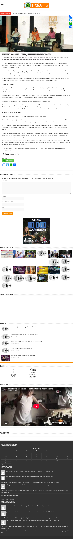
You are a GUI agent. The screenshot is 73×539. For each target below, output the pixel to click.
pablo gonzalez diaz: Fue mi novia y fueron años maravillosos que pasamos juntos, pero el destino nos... (32, 485)
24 (5, 460)
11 (16, 456)
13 (36, 456)
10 (5, 456)
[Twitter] (71, 20)
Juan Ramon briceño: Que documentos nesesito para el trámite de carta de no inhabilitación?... (30, 476)
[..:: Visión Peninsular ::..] (36, 5)
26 (26, 460)
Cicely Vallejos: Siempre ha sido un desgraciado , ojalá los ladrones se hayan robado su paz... (29, 471)
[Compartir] (71, 27)
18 (16, 458)
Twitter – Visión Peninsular (10, 496)
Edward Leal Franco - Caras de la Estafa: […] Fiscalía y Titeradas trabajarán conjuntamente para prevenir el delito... (30, 482)
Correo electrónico (7, 201)
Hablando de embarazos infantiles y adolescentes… (24, 334)
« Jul (2, 464)
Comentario (5, 180)
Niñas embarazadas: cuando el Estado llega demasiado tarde (26, 341)
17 (5, 458)
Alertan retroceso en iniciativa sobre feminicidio (23, 355)
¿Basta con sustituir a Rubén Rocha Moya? (21, 348)
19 (26, 458)
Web (3, 207)
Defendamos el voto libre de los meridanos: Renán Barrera (26, 13)
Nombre (4, 196)
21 (46, 458)
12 (26, 456)
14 (46, 456)
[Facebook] (71, 16)
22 (57, 458)
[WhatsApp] (71, 23)
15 (57, 456)
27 (36, 460)
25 (16, 460)
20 (36, 458)
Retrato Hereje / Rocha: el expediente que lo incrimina (24, 327)
